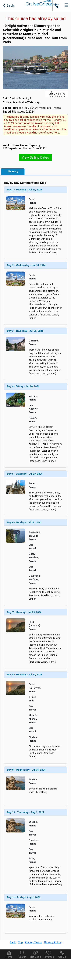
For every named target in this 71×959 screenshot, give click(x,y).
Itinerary (13, 171)
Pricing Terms (33, 942)
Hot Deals (35, 956)
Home (9, 956)
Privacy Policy (52, 942)
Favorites (49, 956)
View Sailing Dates (35, 157)
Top (20, 942)
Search (22, 956)
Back (8, 5)
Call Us (62, 956)
